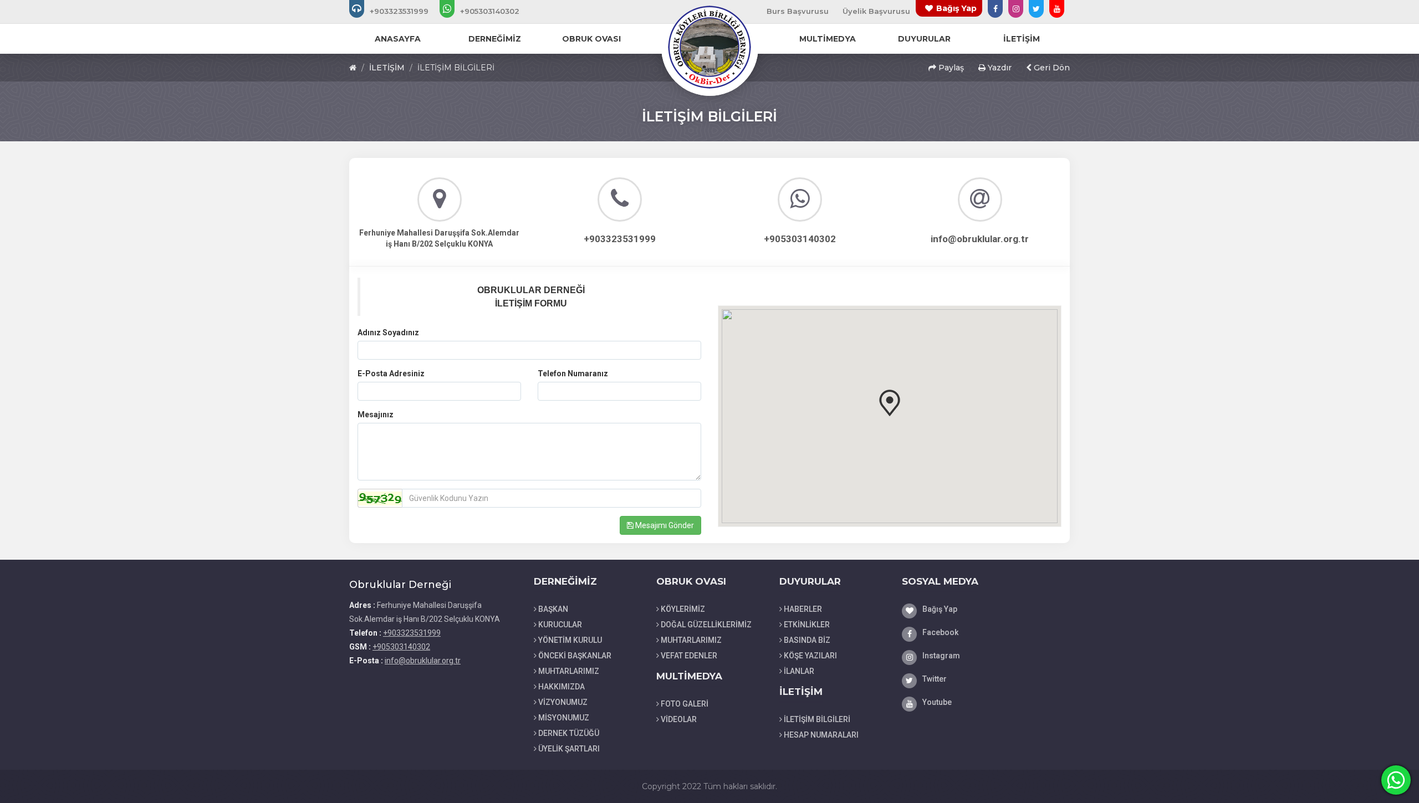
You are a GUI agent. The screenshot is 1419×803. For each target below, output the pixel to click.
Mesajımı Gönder (664, 525)
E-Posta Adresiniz (391, 373)
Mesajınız (376, 414)
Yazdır (999, 68)
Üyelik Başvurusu (876, 11)
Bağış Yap (956, 8)
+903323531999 (412, 632)
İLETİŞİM (387, 68)
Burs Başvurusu (798, 11)
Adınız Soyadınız (388, 332)
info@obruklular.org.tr (423, 660)
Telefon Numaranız (573, 373)
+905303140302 (401, 646)
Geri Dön (1051, 68)
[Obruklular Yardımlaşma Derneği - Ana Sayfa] (709, 46)
